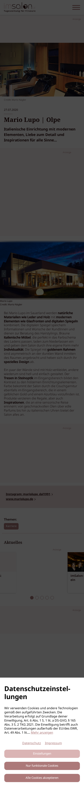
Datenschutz (31, 743)
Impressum (53, 743)
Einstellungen (42, 753)
